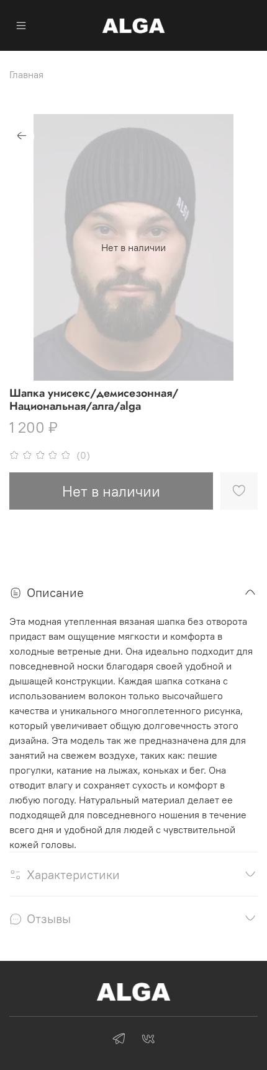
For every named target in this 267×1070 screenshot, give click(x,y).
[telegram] (119, 1040)
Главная (26, 74)
